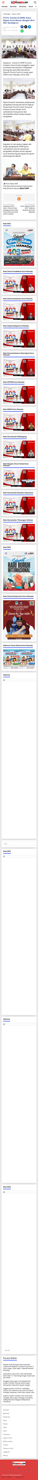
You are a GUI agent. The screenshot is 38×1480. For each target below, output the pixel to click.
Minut (5, 1420)
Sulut (5, 1431)
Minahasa (6, 1417)
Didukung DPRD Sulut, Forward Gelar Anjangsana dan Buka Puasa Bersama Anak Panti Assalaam (10, 209)
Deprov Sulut (6, 30)
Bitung (5, 1455)
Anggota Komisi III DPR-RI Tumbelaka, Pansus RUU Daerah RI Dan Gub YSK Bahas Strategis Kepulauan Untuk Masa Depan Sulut (18, 1390)
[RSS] (19, 199)
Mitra (5, 1427)
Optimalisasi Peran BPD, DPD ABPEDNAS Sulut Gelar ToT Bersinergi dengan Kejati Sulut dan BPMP (19, 1376)
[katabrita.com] (19, 2)
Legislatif (6, 1452)
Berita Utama (8, 1441)
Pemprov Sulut (8, 1448)
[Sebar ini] (22, 26)
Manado (6, 1410)
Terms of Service (7, 1477)
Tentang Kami (19, 1477)
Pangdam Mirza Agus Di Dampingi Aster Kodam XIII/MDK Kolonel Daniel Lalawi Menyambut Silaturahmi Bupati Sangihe (17, 1383)
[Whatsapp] (22, 31)
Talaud (5, 1445)
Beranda (6, 1413)
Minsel (5, 1424)
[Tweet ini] (25, 26)
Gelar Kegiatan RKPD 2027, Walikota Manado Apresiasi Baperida (27, 208)
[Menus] (3, 2)
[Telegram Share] (29, 26)
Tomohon (6, 1434)
